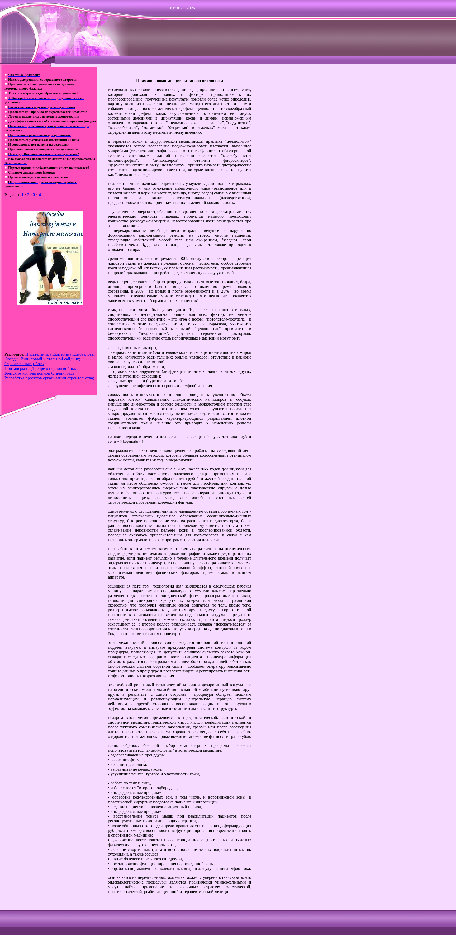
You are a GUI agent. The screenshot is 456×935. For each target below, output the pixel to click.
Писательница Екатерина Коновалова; (60, 354)
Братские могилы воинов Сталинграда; (39, 373)
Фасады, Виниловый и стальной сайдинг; (42, 359)
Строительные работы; (25, 363)
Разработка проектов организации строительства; (49, 378)
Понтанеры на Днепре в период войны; (40, 368)
